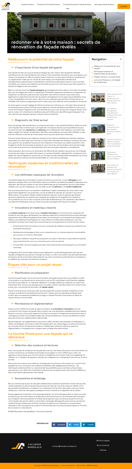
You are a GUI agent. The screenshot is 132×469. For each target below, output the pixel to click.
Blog (67, 8)
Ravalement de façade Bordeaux (48, 4)
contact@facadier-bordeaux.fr (64, 446)
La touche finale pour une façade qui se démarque (107, 81)
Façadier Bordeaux (27, 4)
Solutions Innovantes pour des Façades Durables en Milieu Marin (114, 129)
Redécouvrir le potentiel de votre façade (107, 67)
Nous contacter (103, 445)
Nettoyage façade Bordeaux (104, 4)
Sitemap (103, 450)
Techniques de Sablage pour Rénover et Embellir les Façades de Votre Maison (114, 169)
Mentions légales (103, 440)
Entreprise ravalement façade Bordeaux (77, 4)
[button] (121, 59)
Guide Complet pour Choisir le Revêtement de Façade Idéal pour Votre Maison (114, 98)
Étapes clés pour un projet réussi (107, 77)
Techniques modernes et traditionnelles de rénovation (105, 72)
